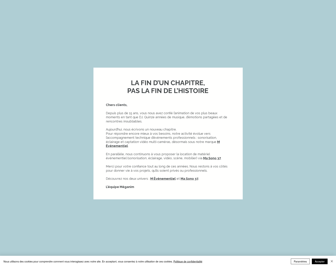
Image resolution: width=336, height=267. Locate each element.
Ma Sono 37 (189, 178)
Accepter (320, 261)
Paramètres (300, 261)
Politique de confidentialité (187, 261)
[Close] (332, 261)
